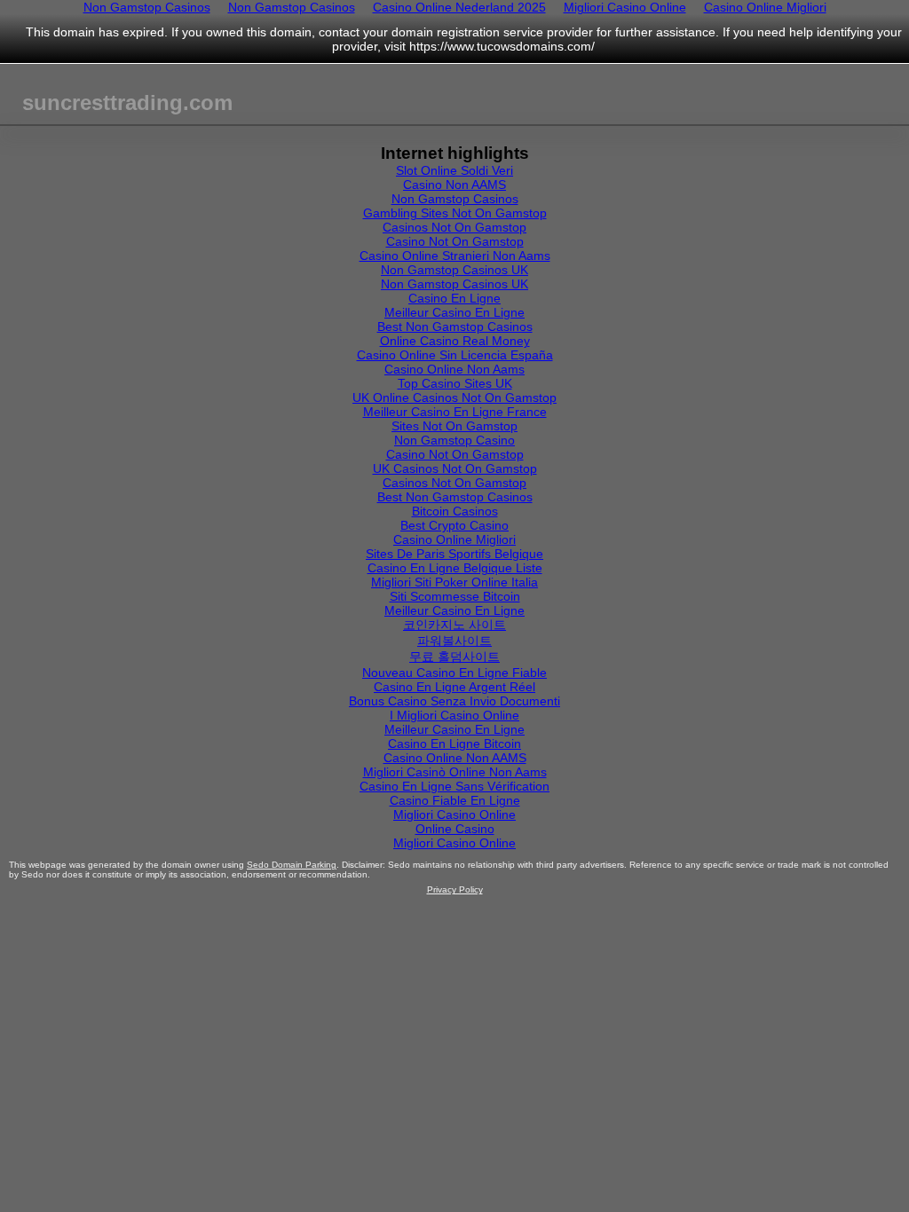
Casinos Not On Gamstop (454, 227)
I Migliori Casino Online (454, 715)
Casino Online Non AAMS (454, 758)
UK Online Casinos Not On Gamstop (454, 397)
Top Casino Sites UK (455, 383)
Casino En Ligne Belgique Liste (455, 568)
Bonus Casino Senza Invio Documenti (454, 701)
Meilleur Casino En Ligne (454, 312)
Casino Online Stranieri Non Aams (455, 255)
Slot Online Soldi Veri (454, 170)
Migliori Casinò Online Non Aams (455, 772)
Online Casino (454, 829)
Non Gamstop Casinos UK (454, 270)
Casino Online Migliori (454, 539)
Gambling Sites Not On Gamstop (455, 213)
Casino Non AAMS (454, 184)
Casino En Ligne (454, 298)
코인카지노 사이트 (454, 625)
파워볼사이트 (454, 641)
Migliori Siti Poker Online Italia (454, 582)
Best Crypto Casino (454, 525)
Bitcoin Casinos (455, 511)
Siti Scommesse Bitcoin (455, 596)
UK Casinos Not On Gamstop (455, 468)
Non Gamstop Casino (454, 440)
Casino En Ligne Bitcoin (454, 743)
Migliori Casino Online (454, 814)
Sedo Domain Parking (291, 865)
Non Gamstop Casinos (454, 199)
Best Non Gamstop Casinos (455, 326)
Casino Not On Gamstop (455, 241)
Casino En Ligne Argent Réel (454, 687)
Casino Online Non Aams (454, 369)
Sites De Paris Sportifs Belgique (454, 554)
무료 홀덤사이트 (454, 656)
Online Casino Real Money (455, 341)
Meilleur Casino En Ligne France (455, 412)
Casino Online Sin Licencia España (455, 355)
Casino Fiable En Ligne (455, 800)
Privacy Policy (455, 889)
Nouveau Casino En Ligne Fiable (454, 672)
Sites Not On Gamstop (454, 426)
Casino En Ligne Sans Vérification (454, 786)
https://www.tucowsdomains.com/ (502, 46)
